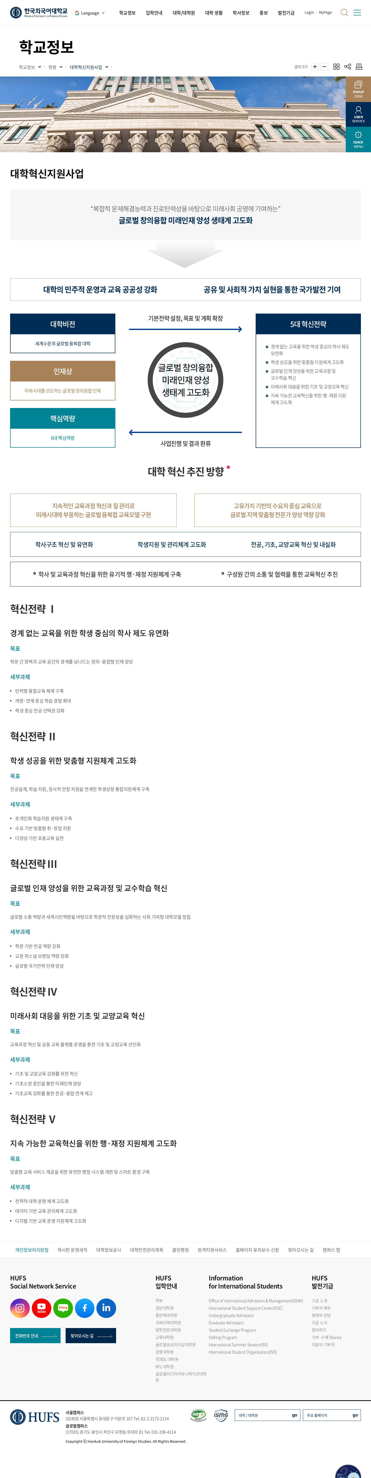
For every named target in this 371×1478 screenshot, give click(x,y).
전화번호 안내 (26, 1336)
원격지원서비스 (212, 1249)
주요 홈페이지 (317, 1415)
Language (90, 13)
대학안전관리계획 (146, 1249)
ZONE (358, 94)
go (294, 1414)
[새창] (20, 1301)
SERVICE (358, 119)
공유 (347, 66)
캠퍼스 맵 (331, 1249)
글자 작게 (324, 66)
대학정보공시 (108, 1249)
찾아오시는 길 (301, 1249)
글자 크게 (315, 66)
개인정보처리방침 (31, 1249)
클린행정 (180, 1249)
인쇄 (357, 66)
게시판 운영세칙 (72, 1249)
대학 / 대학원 (248, 1415)
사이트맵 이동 (357, 12)
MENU (358, 144)
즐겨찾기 (336, 66)
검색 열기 (344, 12)
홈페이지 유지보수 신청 (257, 1249)
